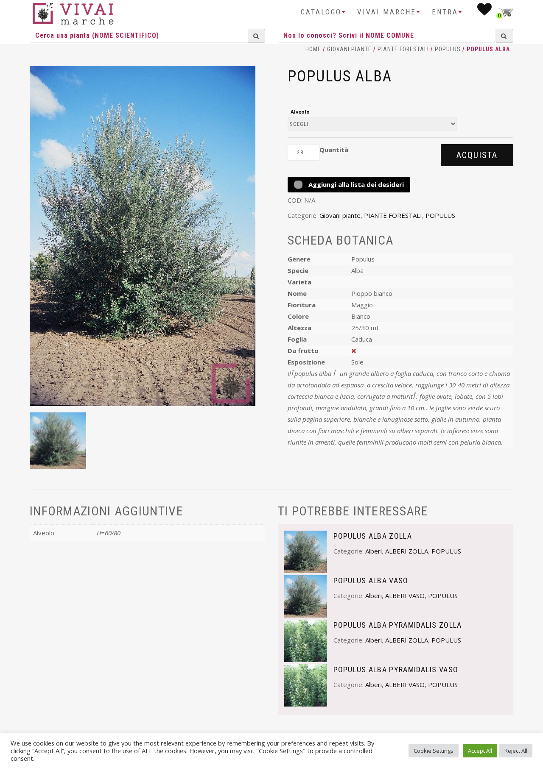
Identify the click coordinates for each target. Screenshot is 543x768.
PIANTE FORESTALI (403, 49)
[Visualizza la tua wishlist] (485, 12)
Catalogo (321, 12)
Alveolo (300, 111)
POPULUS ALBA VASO (371, 580)
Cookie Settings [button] (433, 750)
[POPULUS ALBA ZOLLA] (305, 551)
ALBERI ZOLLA (406, 551)
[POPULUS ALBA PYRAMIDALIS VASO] (305, 684)
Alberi (373, 551)
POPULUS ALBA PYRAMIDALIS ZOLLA (397, 625)
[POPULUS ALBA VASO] (305, 595)
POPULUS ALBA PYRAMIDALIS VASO (396, 669)
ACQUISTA (477, 155)
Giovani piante (349, 49)
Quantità (333, 149)
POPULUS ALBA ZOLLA (372, 535)
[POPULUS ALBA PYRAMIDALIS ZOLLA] (305, 640)
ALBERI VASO (405, 595)
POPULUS (448, 49)
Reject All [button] (515, 750)
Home (313, 49)
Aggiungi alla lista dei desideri (355, 184)
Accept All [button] (480, 750)
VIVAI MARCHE (386, 12)
